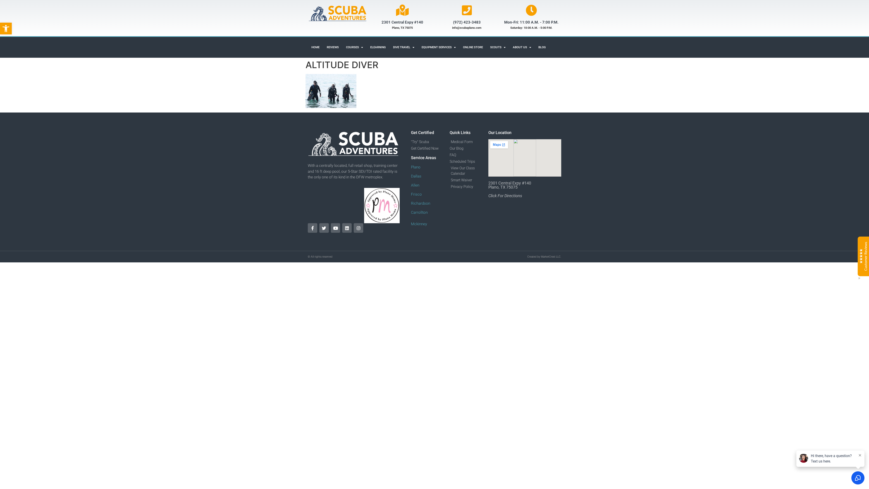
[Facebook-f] (312, 228)
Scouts (495, 47)
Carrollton (419, 212)
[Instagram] (358, 228)
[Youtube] (335, 228)
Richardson (420, 203)
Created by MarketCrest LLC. (544, 256)
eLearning (378, 47)
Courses (352, 47)
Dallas (416, 176)
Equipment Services (437, 47)
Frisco (416, 194)
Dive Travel (401, 47)
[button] (6, 28)
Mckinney (419, 224)
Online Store (473, 47)
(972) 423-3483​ (467, 22)
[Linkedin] (347, 228)
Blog (542, 47)
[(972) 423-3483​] (467, 10)
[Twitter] (324, 228)
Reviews (333, 47)
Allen (415, 185)
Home (315, 47)
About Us (520, 47)
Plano (415, 167)
